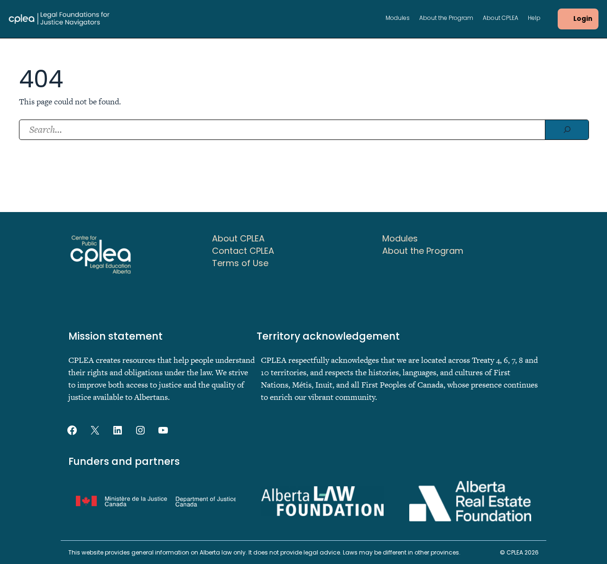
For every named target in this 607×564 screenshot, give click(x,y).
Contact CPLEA (243, 251)
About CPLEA (500, 18)
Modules (398, 18)
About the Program (446, 18)
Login (582, 18)
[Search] (567, 129)
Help (534, 18)
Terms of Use (240, 263)
